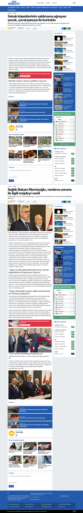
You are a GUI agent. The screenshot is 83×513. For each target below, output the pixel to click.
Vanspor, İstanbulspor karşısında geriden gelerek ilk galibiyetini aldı (68, 57)
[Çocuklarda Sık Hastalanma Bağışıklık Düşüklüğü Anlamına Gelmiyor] (30, 446)
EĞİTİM (33, 7)
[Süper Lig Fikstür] (73, 148)
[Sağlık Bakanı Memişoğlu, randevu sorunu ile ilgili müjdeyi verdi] (30, 218)
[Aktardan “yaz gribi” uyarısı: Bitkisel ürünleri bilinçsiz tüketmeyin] (30, 459)
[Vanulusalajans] (14, 3)
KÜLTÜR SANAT (54, 7)
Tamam (74, 511)
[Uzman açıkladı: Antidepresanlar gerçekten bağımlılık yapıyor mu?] (44, 446)
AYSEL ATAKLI (19, 127)
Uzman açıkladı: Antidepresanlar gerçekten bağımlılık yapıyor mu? (44, 452)
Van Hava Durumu (30, 504)
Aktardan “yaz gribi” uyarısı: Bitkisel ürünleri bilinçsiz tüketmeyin (29, 465)
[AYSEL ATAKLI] (12, 127)
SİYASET (28, 7)
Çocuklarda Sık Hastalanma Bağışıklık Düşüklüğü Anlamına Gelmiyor (29, 452)
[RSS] (68, 496)
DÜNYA (18, 7)
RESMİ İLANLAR (45, 7)
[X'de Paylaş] (65, 28)
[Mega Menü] (74, 3)
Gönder (11, 180)
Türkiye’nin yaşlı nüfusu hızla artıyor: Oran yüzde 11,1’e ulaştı (44, 160)
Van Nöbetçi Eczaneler (14, 504)
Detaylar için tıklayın (64, 144)
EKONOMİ (38, 7)
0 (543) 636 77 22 (35, 497)
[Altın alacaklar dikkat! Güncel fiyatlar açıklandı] (15, 140)
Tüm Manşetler (30, 506)
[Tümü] (73, 33)
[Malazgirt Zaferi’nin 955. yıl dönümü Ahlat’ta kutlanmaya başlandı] (44, 140)
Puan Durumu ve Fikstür (14, 506)
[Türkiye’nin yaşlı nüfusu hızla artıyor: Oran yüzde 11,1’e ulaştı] (44, 154)
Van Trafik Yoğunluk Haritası (65, 504)
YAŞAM (65, 7)
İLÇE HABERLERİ (11, 10)
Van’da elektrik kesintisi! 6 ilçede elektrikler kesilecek (68, 39)
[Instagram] (66, 496)
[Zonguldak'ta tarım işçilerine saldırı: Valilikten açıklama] (15, 154)
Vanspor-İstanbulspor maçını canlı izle (68, 69)
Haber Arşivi (62, 506)
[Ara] (73, 3)
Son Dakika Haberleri (47, 506)
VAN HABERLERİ (11, 7)
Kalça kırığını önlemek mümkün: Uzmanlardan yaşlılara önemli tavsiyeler (15, 465)
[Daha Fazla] (69, 28)
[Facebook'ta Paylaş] (62, 28)
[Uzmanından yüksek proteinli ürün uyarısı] (15, 446)
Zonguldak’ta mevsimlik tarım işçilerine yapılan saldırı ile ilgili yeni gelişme (68, 63)
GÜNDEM (65, 60)
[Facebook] (61, 496)
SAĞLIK (60, 7)
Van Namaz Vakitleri (47, 504)
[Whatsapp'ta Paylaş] (67, 28)
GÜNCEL (23, 7)
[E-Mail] (17, 130)
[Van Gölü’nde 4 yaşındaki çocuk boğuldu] (30, 140)
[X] (63, 496)
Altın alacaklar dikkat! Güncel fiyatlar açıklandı (68, 45)
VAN (64, 36)
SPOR (69, 7)
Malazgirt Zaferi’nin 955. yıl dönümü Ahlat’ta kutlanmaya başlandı (44, 146)
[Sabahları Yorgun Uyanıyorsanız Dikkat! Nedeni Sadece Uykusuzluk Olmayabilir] (44, 459)
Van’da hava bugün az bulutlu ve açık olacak (68, 51)
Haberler (9, 13)
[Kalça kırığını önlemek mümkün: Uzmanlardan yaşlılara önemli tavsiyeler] (15, 459)
